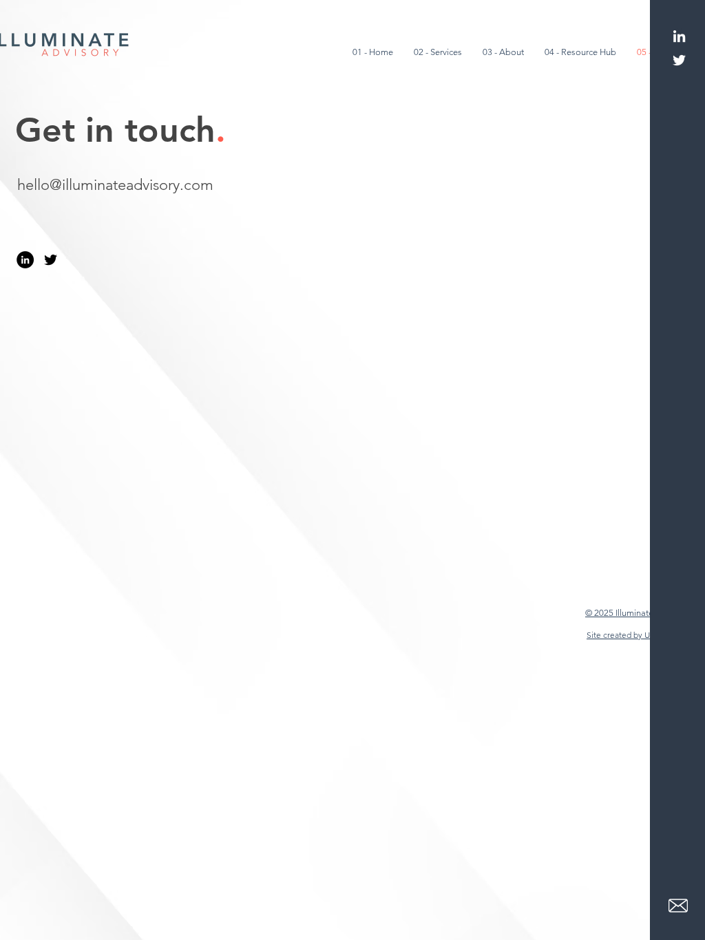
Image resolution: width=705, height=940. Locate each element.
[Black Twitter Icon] (50, 259)
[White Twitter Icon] (679, 60)
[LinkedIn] (679, 36)
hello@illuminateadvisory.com (115, 184)
